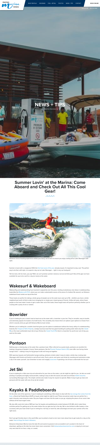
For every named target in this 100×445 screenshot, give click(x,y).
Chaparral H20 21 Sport (25, 329)
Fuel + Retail (52, 3)
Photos (60, 3)
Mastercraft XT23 (24, 292)
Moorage (42, 3)
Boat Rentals (32, 3)
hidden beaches (80, 375)
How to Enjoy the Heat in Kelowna (24, 420)
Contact (78, 3)
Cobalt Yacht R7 (51, 331)
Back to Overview (50, 109)
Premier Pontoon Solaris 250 (59, 349)
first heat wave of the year (46, 268)
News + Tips (69, 3)
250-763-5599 (93, 8)
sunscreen (53, 359)
